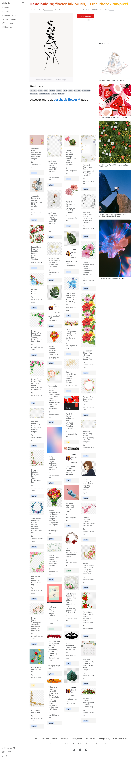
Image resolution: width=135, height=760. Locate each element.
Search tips (64, 739)
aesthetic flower (65, 100)
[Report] (92, 19)
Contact (111, 10)
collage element (44, 93)
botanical (77, 90)
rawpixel (61, 93)
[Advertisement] (63, 119)
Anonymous (49, 10)
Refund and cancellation (74, 744)
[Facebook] (80, 749)
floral (65, 90)
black (70, 90)
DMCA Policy (89, 739)
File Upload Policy (119, 739)
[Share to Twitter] (63, 74)
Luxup (73, 249)
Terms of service (56, 744)
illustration (33, 93)
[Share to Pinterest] (70, 74)
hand (45, 90)
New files (45, 739)
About (54, 739)
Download (86, 16)
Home (36, 739)
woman (59, 90)
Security (89, 744)
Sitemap (108, 744)
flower (40, 90)
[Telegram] (6, 756)
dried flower (86, 90)
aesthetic (33, 90)
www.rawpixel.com (75, 10)
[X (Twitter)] (2, 756)
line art (54, 93)
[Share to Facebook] (66, 74)
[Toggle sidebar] (22, 3)
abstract (52, 90)
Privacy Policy (77, 739)
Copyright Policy (104, 739)
